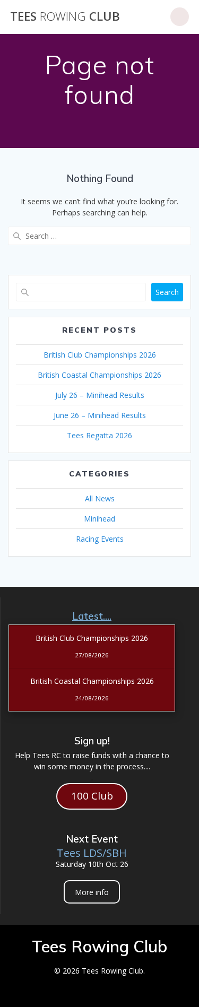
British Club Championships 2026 (100, 355)
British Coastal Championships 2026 (99, 375)
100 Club (92, 796)
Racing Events (100, 539)
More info (92, 892)
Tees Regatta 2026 (99, 435)
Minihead (99, 519)
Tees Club (65, 16)
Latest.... (91, 616)
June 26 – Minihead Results (100, 415)
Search (167, 292)
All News (100, 498)
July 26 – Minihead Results (99, 395)
